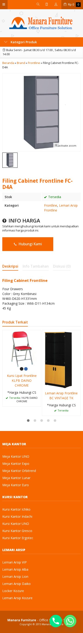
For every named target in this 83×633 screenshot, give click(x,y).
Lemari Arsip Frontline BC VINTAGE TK (61, 395)
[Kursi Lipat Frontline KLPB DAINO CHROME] (22, 350)
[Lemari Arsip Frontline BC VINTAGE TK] (61, 359)
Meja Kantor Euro (15, 485)
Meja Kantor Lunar (16, 478)
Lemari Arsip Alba (15, 569)
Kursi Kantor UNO (15, 523)
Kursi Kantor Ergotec (17, 538)
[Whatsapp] (70, 621)
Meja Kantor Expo (15, 463)
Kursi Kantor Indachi (17, 516)
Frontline (50, 205)
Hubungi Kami (30, 244)
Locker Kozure (13, 591)
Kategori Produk (23, 42)
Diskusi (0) (62, 266)
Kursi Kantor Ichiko (16, 509)
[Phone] (56, 621)
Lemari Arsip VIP (14, 562)
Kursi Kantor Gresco (17, 531)
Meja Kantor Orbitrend (19, 470)
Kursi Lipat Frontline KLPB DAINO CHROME (22, 380)
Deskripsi (10, 266)
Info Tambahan (36, 266)
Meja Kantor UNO (15, 456)
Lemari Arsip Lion (15, 576)
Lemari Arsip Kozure (17, 598)
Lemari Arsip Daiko (16, 583)
